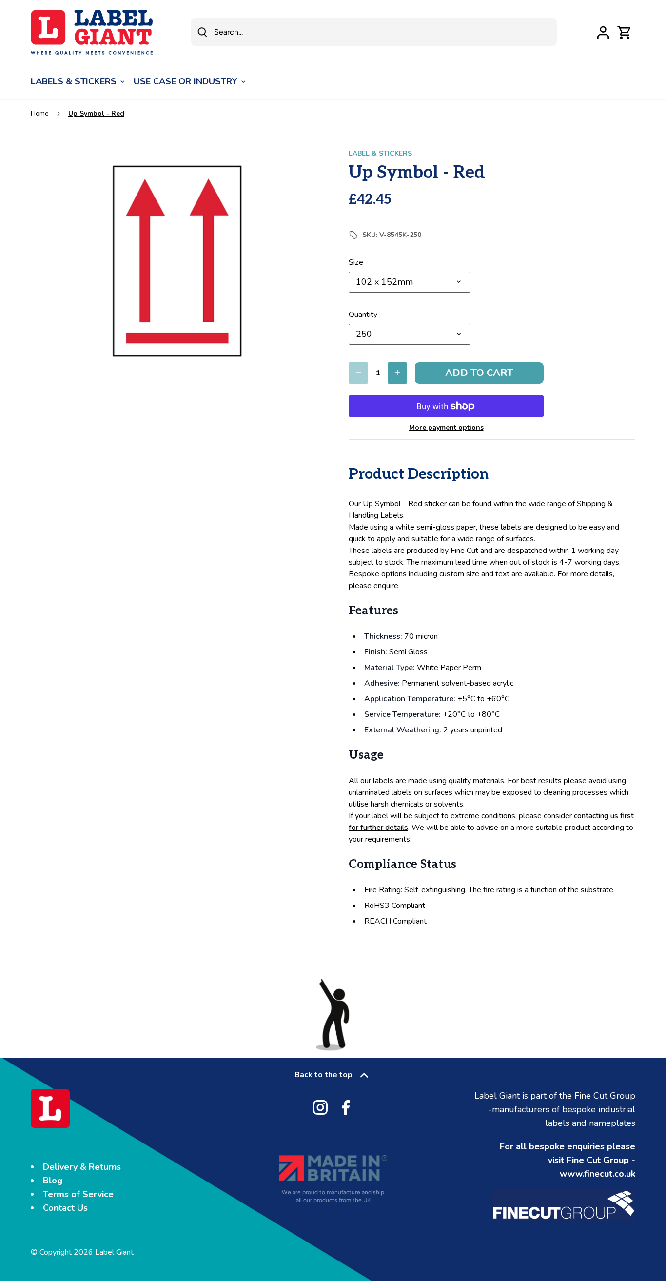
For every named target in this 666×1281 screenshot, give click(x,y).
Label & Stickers (380, 153)
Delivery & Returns (82, 1167)
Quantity (363, 314)
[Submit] (202, 32)
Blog (52, 1180)
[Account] (603, 32)
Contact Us (65, 1208)
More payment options (446, 427)
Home (40, 113)
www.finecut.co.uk (597, 1174)
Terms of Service (78, 1194)
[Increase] (397, 373)
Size (356, 262)
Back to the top (323, 1074)
